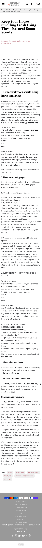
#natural (8, 476)
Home (3, 10)
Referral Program (21, 516)
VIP (21, 513)
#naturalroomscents (24, 476)
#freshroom (33, 472)
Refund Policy (21, 510)
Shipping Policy (21, 507)
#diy (10, 472)
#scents (7, 479)
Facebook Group (21, 522)
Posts (9, 10)
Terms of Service (21, 504)
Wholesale (21, 519)
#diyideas (20, 472)
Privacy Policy (21, 501)
